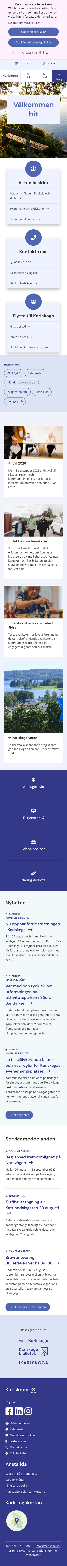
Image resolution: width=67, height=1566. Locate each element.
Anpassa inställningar (36, 52)
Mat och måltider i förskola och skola (30, 196)
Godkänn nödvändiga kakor (33, 42)
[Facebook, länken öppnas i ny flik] (9, 1413)
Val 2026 (19, 463)
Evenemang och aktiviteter (27, 209)
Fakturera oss (18, 1441)
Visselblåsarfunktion (23, 1435)
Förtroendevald (21, 1423)
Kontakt (44, 77)
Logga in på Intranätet (21, 1474)
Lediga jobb (15, 401)
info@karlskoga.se (48, 1546)
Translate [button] (25, 63)
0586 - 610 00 (17, 1550)
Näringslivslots (33, 880)
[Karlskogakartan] (16, 1531)
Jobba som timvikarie (29, 541)
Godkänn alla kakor (33, 32)
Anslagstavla (33, 786)
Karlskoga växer (24, 738)
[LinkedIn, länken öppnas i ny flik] (19, 1413)
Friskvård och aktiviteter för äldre (32, 625)
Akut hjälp (13, 373)
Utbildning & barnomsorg (27, 347)
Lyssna (51, 63)
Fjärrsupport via (25, 1491)
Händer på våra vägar (22, 382)
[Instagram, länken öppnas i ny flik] (28, 1413)
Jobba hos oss (19, 337)
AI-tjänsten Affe (18, 392)
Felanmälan (35, 373)
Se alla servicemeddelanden (28, 1307)
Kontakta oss (18, 1447)
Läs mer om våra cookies (24, 23)
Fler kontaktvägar (21, 283)
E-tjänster (41, 817)
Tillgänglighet (18, 1453)
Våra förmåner (15, 1480)
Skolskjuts (42, 392)
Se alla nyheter (19, 1115)
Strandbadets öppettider (26, 219)
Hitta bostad (18, 326)
